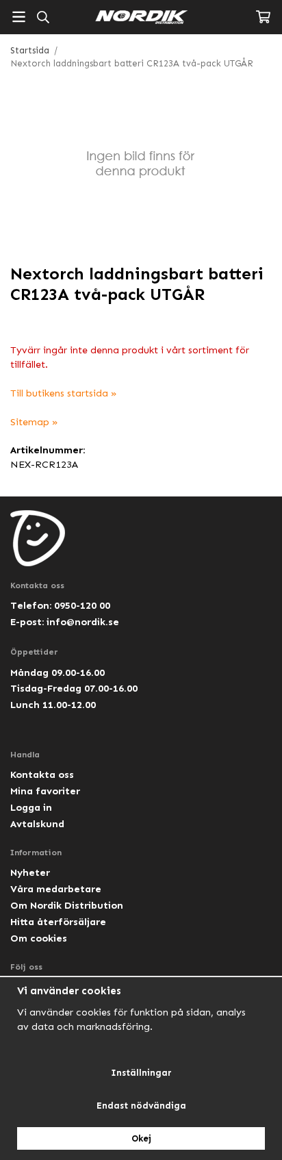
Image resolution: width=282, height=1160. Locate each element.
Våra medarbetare (55, 889)
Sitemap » (34, 422)
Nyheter (30, 872)
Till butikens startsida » (63, 393)
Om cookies (38, 938)
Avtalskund (37, 824)
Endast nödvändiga (141, 1105)
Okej (141, 1138)
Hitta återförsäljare (58, 922)
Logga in (31, 807)
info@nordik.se (83, 622)
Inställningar (141, 1073)
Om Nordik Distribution (66, 905)
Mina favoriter (45, 791)
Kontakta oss (42, 774)
